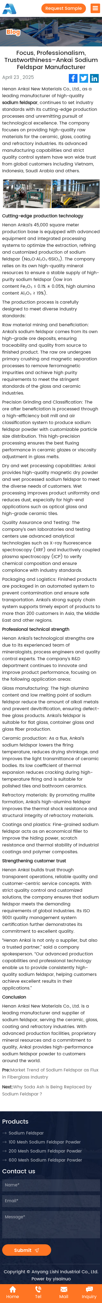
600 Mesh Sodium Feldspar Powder (45, 1160)
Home (12, 1296)
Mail (63, 1296)
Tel (38, 1296)
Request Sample (63, 8)
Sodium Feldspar (26, 1133)
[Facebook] (73, 78)
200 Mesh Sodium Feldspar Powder (45, 1151)
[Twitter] (83, 78)
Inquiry (89, 1296)
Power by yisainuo (51, 1279)
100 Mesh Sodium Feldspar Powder (45, 1142)
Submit (23, 1250)
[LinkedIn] (94, 78)
